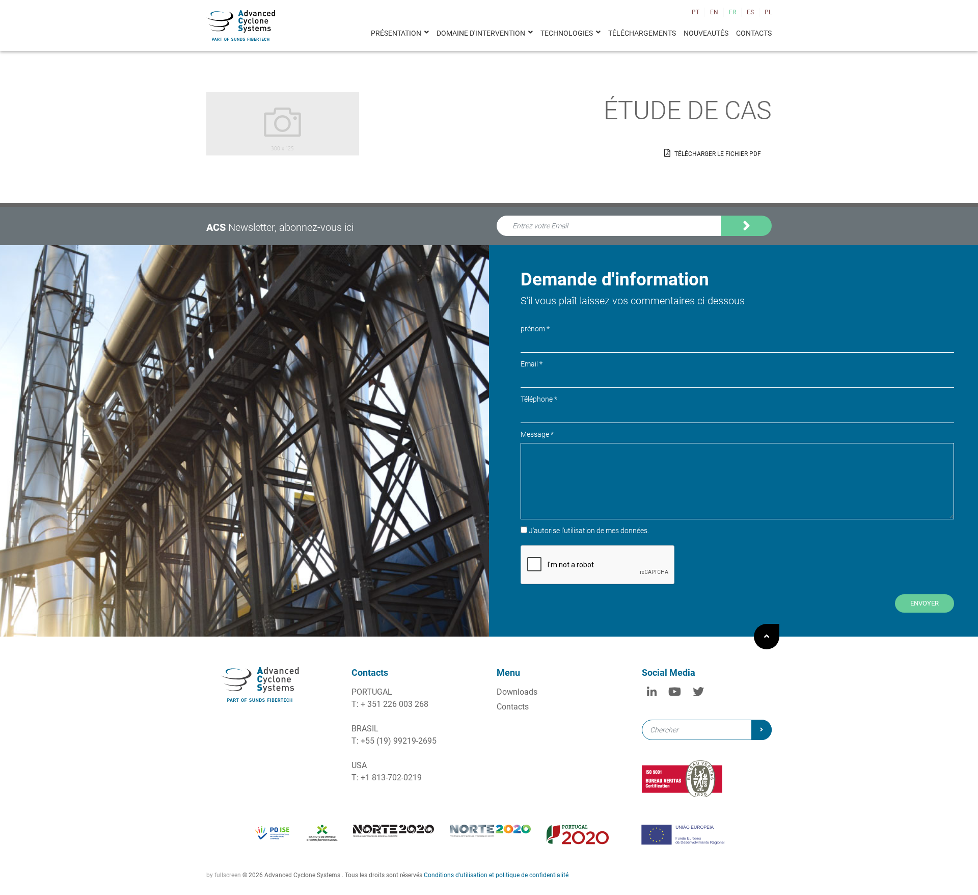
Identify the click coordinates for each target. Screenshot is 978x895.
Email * (531, 364)
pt (695, 12)
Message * (537, 434)
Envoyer (924, 603)
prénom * (535, 329)
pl (768, 12)
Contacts (754, 33)
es (750, 12)
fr (732, 12)
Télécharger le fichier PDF (717, 153)
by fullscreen (223, 875)
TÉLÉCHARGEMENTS (642, 33)
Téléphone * (539, 399)
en (714, 12)
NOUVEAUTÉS (706, 33)
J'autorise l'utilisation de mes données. (570, 241)
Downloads (517, 692)
